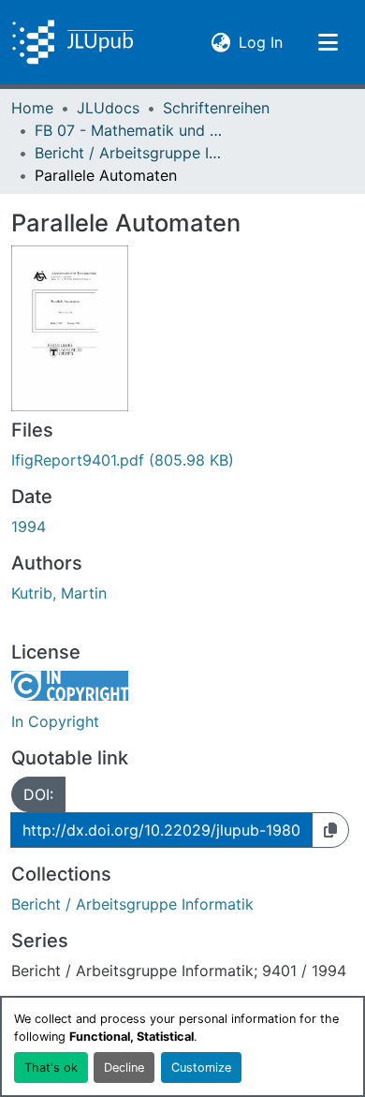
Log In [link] (261, 42)
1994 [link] (28, 526)
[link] (182, 460)
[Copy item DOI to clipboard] (330, 830)
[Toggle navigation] (327, 42)
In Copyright (55, 721)
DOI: (38, 794)
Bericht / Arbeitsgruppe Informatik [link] (128, 152)
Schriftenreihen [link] (216, 107)
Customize (201, 1067)
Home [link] (32, 107)
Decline (124, 1067)
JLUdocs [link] (108, 107)
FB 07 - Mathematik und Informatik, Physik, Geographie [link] (128, 130)
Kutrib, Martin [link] (59, 593)
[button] (72, 42)
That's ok (51, 1067)
